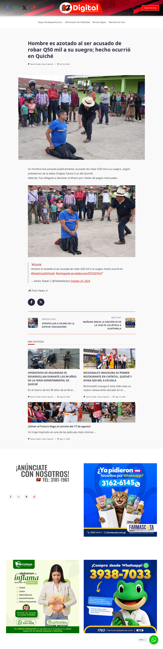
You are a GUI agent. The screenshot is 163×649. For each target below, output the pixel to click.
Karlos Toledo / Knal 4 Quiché (41, 64)
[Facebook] (7, 7)
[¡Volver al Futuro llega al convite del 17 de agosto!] (81, 412)
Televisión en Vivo (116, 22)
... (74, 390)
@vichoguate (63, 273)
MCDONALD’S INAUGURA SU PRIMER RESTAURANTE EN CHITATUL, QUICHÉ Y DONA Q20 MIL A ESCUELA (107, 376)
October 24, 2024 (80, 281)
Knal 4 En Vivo (150, 8)
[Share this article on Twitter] (40, 302)
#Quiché (36, 264)
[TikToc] (33, 7)
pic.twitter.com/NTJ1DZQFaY (86, 273)
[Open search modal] (138, 8)
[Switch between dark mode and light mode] (132, 8)
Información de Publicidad (77, 22)
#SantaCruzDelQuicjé (43, 273)
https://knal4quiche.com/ (50, 22)
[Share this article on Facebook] (31, 302)
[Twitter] (24, 7)
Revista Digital (99, 22)
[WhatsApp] (15, 7)
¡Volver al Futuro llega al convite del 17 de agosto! (59, 426)
